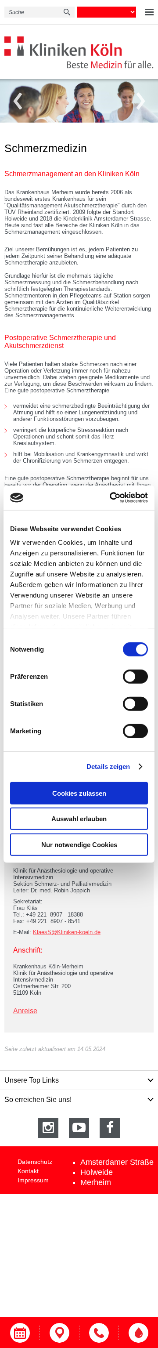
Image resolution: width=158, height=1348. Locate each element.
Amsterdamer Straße (117, 1162)
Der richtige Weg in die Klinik (59, 1333)
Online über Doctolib (20, 1333)
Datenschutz (35, 1161)
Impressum (33, 1180)
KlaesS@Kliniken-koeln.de (67, 932)
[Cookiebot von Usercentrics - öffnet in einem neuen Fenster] (111, 498)
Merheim (95, 1182)
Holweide (96, 1172)
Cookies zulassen (79, 793)
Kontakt (28, 1170)
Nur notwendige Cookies (79, 844)
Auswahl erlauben (79, 819)
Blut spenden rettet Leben (138, 1333)
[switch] (135, 676)
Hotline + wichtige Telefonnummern (98, 1333)
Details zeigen (108, 766)
